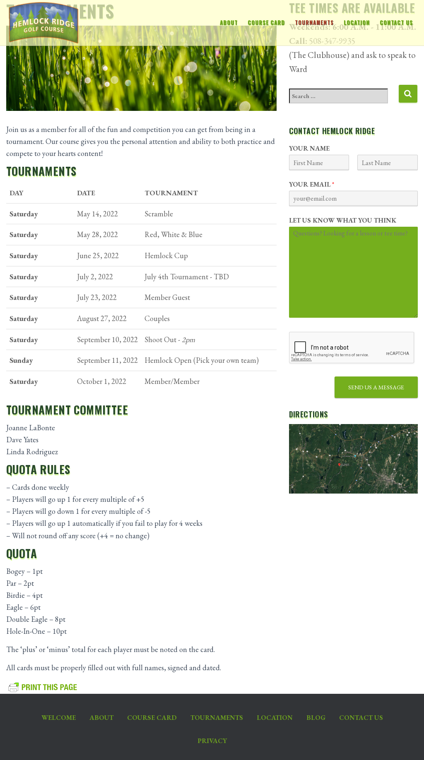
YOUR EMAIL (311, 184)
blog (315, 717)
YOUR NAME (309, 148)
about (229, 22)
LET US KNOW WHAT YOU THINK (342, 220)
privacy (212, 740)
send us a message (376, 387)
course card (266, 22)
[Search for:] (343, 102)
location (357, 22)
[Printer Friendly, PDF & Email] (43, 686)
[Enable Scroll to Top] (407, 743)
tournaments (314, 22)
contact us (396, 22)
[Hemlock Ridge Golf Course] (40, 23)
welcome (58, 717)
